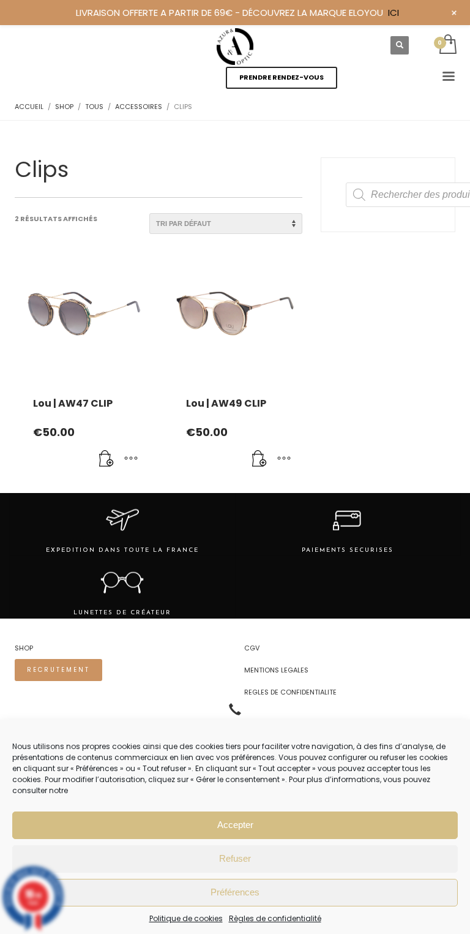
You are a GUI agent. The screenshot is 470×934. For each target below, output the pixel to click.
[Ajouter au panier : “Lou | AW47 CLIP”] (106, 459)
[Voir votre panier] (447, 45)
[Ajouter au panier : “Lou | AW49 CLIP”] (259, 459)
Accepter (235, 824)
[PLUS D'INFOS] (131, 459)
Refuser (235, 858)
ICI (393, 12)
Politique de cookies (186, 918)
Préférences (235, 892)
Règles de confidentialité (275, 918)
